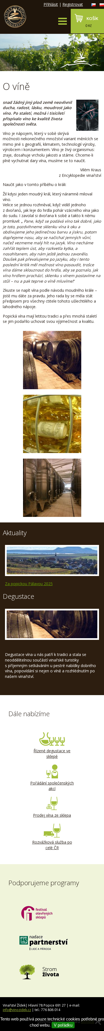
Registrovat (72, 4)
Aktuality (15, 532)
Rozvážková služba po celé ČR (52, 844)
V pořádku (63, 1025)
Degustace (18, 596)
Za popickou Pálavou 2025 (29, 583)
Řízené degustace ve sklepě (52, 753)
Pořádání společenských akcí (52, 785)
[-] (52, 360)
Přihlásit (51, 4)
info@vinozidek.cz (17, 1009)
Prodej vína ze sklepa (52, 815)
